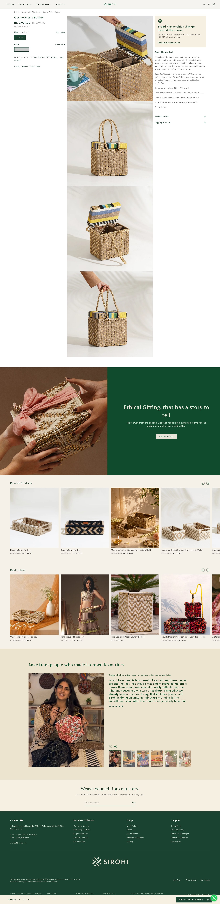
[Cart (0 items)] (214, 4)
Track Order (176, 826)
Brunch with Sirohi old (31, 12)
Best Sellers (17, 570)
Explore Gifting (166, 436)
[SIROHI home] (110, 4)
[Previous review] (110, 746)
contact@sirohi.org (18, 843)
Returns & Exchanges (180, 834)
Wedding (131, 830)
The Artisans (191, 880)
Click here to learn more (169, 42)
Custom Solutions (80, 838)
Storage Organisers (135, 838)
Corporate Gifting (81, 826)
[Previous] (203, 483)
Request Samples (80, 834)
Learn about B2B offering (45, 57)
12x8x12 (20, 38)
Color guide (60, 44)
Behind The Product (179, 838)
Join (133, 802)
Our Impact (205, 880)
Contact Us (176, 842)
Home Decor (25, 4)
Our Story (177, 880)
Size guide (60, 32)
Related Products (21, 483)
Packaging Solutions (81, 830)
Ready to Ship (79, 842)
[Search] (204, 4)
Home (16, 12)
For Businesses (43, 4)
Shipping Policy (177, 830)
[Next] (208, 483)
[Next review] (115, 746)
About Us (60, 4)
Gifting (10, 4)
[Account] (209, 4)
